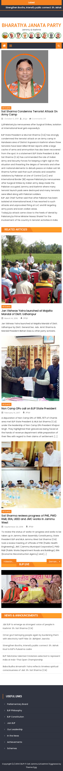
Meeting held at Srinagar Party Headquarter (10, 561)
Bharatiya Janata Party (31, 25)
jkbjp (25, 118)
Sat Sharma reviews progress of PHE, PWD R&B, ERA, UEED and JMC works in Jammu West (28, 519)
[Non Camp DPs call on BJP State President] (31, 368)
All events (6, 108)
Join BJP (11, 723)
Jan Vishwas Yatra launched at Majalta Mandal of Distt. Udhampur (26, 312)
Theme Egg (31, 767)
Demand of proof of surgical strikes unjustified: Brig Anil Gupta (55, 561)
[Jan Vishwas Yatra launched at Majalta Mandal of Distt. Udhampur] (31, 269)
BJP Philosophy (14, 710)
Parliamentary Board (17, 704)
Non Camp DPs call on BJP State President (28, 408)
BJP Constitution (15, 716)
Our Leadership (15, 729)
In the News (13, 735)
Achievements (14, 742)
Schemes (12, 748)
